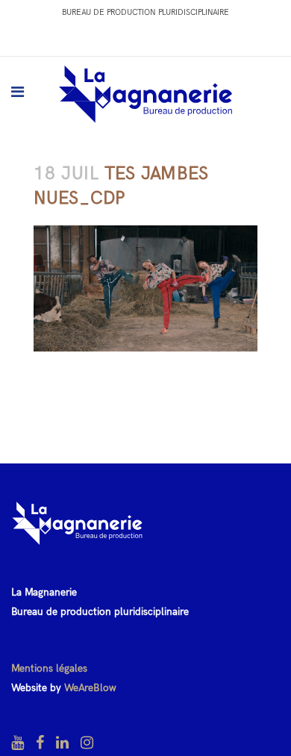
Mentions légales (49, 668)
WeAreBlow (90, 687)
